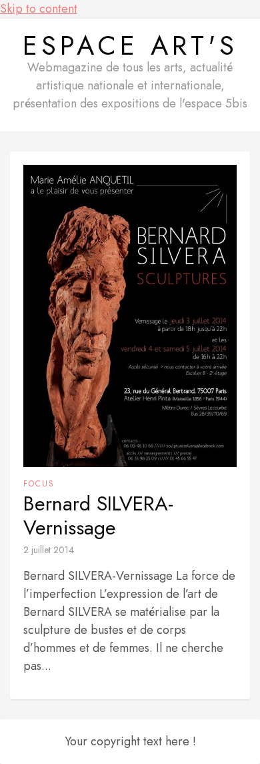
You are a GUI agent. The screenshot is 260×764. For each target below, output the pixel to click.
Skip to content (38, 8)
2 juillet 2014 (48, 549)
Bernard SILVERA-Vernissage (98, 516)
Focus (39, 484)
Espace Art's (130, 45)
